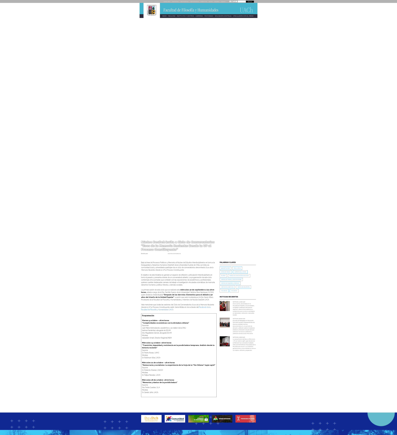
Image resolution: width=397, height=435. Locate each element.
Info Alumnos (175, 1)
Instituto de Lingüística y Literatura (230, 283)
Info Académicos (184, 1)
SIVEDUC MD (203, 1)
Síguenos (223, 1)
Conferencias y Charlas (240, 272)
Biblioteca (216, 1)
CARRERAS (199, 16)
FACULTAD (171, 16)
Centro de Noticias (226, 272)
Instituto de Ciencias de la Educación (239, 275)
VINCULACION (224, 290)
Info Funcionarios (194, 1)
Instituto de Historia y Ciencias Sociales (231, 279)
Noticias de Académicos (227, 287)
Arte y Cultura (237, 268)
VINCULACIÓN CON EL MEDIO (243, 16)
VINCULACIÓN (234, 290)
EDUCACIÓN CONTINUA (223, 16)
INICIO (164, 16)
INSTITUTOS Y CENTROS (185, 16)
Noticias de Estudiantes (243, 287)
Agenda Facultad (225, 268)
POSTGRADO (208, 16)
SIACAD (211, 1)
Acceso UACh (167, 1)
